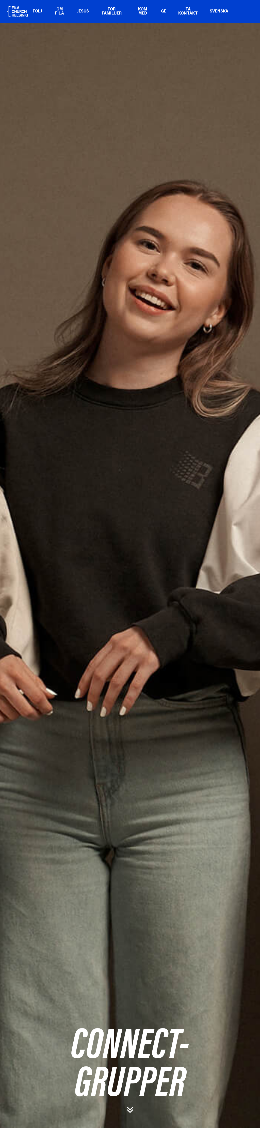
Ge (163, 11)
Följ (37, 11)
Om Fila (59, 11)
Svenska (219, 11)
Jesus (83, 11)
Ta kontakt (188, 11)
